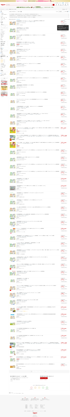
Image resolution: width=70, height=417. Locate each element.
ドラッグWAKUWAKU (19, 211)
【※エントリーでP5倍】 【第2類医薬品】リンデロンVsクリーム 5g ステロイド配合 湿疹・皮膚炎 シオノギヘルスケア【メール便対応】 (36, 285)
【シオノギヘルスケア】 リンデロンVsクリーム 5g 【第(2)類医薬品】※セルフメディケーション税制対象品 (32, 99)
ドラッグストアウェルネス (20, 175)
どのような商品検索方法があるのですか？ (15, 378)
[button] (59, 5)
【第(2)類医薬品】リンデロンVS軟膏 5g (23, 178)
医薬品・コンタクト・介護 (12, 393)
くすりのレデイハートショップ (20, 66)
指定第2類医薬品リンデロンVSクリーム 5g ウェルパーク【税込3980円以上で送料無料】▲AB (30, 20)
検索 (4, 78)
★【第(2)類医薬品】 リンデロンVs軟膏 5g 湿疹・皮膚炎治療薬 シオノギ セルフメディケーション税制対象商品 (33, 214)
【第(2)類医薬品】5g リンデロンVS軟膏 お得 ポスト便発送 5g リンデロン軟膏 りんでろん (31, 185)
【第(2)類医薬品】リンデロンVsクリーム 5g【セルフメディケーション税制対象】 (29, 63)
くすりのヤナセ (19, 275)
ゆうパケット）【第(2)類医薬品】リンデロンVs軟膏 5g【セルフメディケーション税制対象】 (30, 228)
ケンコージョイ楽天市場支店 (20, 110)
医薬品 (22, 393)
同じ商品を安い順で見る (64, 38)
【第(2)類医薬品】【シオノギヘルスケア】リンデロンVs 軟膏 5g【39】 (27, 299)
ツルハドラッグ (19, 60)
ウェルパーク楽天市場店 (20, 46)
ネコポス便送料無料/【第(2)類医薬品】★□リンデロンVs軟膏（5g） (26, 328)
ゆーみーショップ (19, 317)
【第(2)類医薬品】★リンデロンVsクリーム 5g (23, 49)
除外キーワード (2, 75)
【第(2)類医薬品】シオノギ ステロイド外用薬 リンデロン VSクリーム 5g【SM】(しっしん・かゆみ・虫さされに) (33, 120)
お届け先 (2, 49)
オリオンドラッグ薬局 (19, 39)
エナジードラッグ (19, 225)
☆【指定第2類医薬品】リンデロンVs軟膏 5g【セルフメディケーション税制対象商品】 (30, 106)
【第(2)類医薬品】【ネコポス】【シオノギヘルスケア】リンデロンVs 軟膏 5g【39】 (29, 221)
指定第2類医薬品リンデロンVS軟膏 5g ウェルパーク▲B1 (25, 42)
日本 (1, 46)
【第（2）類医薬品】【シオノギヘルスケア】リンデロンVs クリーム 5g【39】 (29, 292)
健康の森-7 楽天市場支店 (20, 182)
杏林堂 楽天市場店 (19, 82)
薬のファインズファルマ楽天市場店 (21, 95)
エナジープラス (19, 261)
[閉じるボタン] (68, 14)
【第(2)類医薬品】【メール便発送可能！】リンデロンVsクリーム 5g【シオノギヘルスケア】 (30, 192)
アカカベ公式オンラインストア (20, 268)
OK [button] (67, 27)
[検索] (53, 5)
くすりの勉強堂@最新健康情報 (20, 139)
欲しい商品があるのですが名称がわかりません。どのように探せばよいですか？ (19, 377)
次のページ (46, 371)
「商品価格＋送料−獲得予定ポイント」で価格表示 (14, 11)
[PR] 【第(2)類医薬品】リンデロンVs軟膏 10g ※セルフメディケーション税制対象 (28, 349)
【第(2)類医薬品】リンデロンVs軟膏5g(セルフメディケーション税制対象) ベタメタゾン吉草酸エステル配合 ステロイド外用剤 (35, 235)
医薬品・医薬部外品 (18, 393)
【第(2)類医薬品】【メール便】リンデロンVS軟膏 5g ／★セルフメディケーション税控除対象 (30, 271)
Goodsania (18, 53)
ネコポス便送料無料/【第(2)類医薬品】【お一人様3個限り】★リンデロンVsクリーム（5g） (30, 335)
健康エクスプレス (19, 117)
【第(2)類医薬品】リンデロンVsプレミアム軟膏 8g (24, 321)
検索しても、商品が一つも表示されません (15, 379)
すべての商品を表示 (18, 19)
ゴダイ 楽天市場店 (19, 331)
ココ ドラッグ (18, 324)
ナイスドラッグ (19, 218)
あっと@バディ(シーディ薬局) (20, 133)
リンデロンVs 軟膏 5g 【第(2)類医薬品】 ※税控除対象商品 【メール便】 (28, 242)
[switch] (7, 56)
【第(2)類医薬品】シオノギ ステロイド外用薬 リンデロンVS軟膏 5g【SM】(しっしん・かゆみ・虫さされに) (32, 113)
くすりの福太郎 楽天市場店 (20, 168)
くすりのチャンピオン (19, 282)
